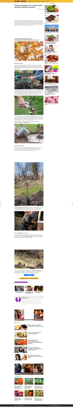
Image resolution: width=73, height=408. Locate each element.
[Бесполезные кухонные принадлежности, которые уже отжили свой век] (52, 68)
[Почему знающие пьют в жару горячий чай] (20, 334)
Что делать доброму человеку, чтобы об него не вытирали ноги (35, 349)
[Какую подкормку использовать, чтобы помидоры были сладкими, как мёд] (20, 342)
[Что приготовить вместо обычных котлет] (52, 18)
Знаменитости (31, 1)
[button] (58, 1)
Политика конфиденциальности (19, 405)
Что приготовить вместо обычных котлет (51, 23)
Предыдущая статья (24, 278)
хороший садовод (33, 24)
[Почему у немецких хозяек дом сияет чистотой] (52, 48)
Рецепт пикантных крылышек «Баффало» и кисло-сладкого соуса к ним (51, 63)
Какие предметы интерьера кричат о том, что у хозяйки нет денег (51, 84)
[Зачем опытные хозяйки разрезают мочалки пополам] (20, 327)
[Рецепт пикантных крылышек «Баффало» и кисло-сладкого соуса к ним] (52, 58)
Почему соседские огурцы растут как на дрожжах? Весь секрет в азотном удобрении (39, 387)
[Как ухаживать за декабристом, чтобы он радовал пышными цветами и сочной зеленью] (52, 37)
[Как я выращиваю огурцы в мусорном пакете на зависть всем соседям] (28, 381)
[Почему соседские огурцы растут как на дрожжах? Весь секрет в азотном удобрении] (39, 381)
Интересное (37, 1)
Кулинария (43, 1)
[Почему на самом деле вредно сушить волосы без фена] (20, 357)
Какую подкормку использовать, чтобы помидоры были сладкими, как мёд (35, 342)
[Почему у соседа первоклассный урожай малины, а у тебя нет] (18, 393)
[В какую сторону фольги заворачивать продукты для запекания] (52, 89)
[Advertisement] (28, 31)
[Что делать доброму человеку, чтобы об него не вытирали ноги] (20, 349)
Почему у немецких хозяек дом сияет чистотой (51, 53)
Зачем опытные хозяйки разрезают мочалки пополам (35, 325)
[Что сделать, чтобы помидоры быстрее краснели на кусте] (28, 393)
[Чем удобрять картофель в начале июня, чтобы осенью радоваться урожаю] (39, 393)
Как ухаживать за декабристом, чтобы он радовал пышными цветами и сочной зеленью (51, 43)
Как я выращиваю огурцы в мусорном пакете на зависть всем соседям (28, 387)
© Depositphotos (16, 61)
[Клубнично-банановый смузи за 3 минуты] (52, 99)
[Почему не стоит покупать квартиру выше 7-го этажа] (52, 28)
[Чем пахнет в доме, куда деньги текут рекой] (52, 8)
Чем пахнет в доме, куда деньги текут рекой (51, 13)
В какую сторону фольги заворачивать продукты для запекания (50, 94)
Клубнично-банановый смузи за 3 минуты (51, 104)
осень (20, 282)
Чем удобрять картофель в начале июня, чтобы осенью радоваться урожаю (38, 399)
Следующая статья (33, 278)
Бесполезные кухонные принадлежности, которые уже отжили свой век (51, 74)
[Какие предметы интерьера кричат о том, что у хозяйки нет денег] (52, 79)
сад (22, 282)
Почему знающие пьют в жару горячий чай (34, 333)
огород (16, 282)
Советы (47, 1)
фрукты (26, 282)
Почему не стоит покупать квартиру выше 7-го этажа (52, 33)
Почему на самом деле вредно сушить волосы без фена (35, 356)
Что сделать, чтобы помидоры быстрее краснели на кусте (28, 399)
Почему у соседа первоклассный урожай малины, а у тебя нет (18, 399)
